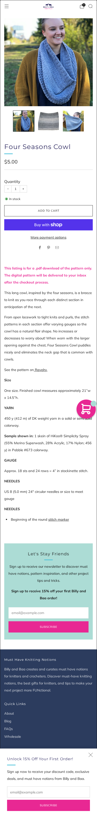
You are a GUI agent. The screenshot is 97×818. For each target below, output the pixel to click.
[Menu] (6, 6)
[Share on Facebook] (40, 247)
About (9, 713)
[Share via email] (57, 247)
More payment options (48, 237)
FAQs (8, 729)
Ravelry (41, 369)
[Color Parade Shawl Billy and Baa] (34, 369)
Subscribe (48, 805)
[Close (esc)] (90, 755)
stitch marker (58, 519)
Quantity (12, 181)
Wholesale (12, 736)
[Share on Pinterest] (48, 247)
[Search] (90, 6)
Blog (7, 721)
